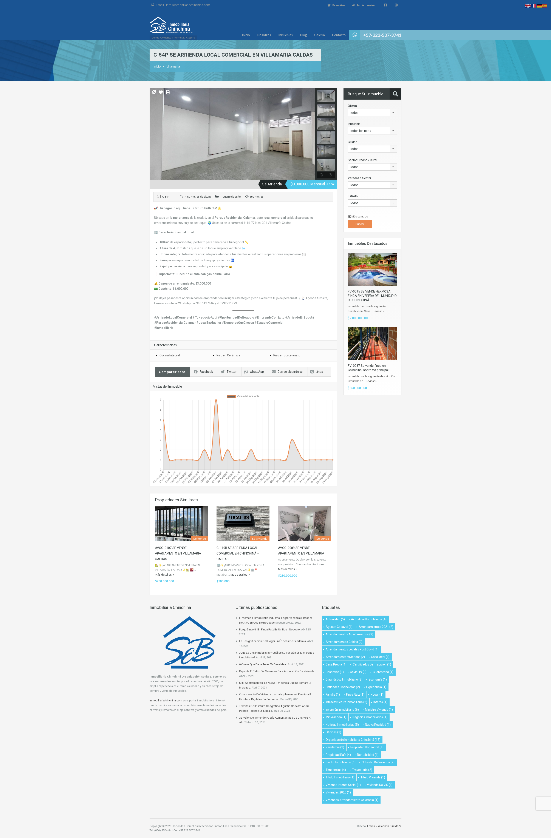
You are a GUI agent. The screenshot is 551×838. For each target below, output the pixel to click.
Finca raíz (355, 694)
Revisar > (378, 311)
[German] (539, 5)
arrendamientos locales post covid (352, 649)
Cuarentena (383, 672)
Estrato (353, 196)
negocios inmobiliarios (370, 717)
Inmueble (354, 124)
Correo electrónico (290, 371)
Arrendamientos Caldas (344, 642)
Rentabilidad (368, 754)
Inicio (246, 35)
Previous (153, 134)
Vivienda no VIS (380, 785)
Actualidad (335, 619)
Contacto (339, 35)
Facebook (206, 371)
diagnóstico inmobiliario (344, 679)
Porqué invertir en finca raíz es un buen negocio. (269, 629)
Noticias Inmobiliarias (342, 724)
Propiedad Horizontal (367, 747)
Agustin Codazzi (339, 626)
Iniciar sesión (366, 5)
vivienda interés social (343, 785)
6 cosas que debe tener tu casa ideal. (263, 664)
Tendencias (336, 770)
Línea (319, 371)
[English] (528, 5)
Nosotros (264, 35)
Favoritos (338, 5)
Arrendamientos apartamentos (349, 634)
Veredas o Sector (359, 178)
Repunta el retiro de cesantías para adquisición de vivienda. (277, 671)
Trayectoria (362, 770)
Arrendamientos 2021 (376, 626)
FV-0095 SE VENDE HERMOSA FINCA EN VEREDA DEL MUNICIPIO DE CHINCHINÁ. (372, 296)
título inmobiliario (340, 777)
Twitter (232, 371)
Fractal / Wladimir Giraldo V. (384, 826)
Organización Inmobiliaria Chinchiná (353, 739)
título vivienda (373, 777)
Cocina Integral (169, 355)
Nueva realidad (378, 724)
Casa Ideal (380, 657)
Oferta (352, 106)
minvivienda (336, 717)
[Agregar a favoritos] (161, 94)
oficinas (333, 732)
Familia (333, 694)
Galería (319, 35)
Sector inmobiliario (341, 762)
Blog (303, 35)
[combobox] (372, 112)
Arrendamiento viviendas (345, 657)
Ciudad (352, 142)
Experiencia (376, 687)
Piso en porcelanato (286, 355)
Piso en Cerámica (228, 355)
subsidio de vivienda (378, 762)
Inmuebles (285, 35)
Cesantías (335, 672)
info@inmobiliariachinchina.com (188, 5)
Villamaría (173, 66)
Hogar (377, 694)
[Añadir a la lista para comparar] (154, 92)
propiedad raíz (338, 754)
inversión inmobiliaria (342, 709)
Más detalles (163, 574)
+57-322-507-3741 (382, 35)
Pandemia (335, 747)
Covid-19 (358, 672)
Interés (380, 702)
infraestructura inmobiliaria (346, 702)
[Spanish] (545, 5)
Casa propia (336, 664)
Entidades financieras (343, 687)
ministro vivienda (379, 709)
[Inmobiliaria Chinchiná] (171, 27)
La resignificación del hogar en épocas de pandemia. (272, 641)
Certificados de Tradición (372, 664)
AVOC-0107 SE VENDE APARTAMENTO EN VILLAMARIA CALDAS (178, 553)
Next (311, 134)
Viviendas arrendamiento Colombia (352, 800)
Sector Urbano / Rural (362, 160)
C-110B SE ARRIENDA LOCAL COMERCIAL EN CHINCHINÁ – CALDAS (238, 553)
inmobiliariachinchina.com (166, 700)
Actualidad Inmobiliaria (369, 619)
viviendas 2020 (338, 792)
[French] (534, 5)
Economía (378, 679)
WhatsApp (257, 371)
